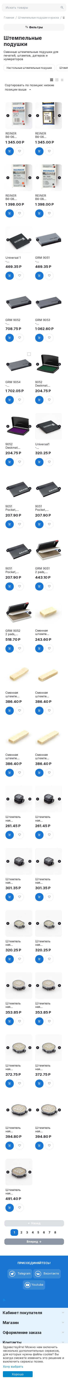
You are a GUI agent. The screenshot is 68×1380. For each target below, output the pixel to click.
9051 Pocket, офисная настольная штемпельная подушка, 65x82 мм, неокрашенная (13, 570)
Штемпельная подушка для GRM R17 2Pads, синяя (42, 881)
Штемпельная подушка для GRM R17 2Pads (13, 881)
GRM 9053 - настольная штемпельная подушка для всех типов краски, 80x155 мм (42, 321)
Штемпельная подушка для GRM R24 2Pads (13, 943)
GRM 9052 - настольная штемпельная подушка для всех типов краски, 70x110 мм (13, 321)
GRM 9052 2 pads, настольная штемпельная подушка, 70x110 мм (13, 632)
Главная (9, 17)
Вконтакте (51, 1273)
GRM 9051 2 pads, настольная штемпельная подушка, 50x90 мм (42, 570)
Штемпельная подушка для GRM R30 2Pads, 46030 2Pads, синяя (42, 1005)
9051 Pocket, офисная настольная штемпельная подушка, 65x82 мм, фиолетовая (13, 508)
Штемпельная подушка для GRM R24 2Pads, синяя (42, 943)
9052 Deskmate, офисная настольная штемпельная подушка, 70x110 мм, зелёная (42, 383)
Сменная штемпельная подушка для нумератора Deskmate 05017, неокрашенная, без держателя (42, 756)
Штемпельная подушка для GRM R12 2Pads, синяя (42, 818)
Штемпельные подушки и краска (38, 17)
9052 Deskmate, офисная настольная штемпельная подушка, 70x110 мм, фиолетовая (13, 446)
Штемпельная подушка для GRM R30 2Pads (13, 1005)
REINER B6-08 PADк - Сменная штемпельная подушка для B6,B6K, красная (12, 197)
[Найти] (62, 7)
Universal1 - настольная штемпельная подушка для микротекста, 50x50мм (42, 446)
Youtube (36, 1284)
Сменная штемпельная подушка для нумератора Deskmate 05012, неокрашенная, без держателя (42, 694)
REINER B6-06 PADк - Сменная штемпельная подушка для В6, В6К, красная (12, 135)
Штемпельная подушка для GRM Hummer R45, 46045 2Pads (13, 1129)
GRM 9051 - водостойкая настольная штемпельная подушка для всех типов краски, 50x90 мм (42, 259)
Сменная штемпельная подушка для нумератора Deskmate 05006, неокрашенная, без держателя (42, 632)
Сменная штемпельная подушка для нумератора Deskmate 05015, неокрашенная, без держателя (12, 756)
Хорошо (18, 1374)
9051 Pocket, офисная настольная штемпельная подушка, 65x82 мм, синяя (42, 508)
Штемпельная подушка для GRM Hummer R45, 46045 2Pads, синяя (42, 1129)
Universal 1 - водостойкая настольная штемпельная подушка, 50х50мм (13, 259)
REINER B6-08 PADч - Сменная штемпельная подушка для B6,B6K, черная (42, 197)
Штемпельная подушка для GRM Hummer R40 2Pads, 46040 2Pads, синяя (42, 1067)
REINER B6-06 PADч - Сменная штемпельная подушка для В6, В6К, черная (42, 135)
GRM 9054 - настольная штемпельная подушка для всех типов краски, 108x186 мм (13, 383)
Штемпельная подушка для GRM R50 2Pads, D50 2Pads (13, 1191)
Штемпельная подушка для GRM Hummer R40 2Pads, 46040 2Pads (13, 1067)
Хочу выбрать (13, 1366)
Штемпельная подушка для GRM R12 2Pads (13, 818)
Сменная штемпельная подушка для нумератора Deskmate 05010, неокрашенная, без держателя (12, 694)
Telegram (23, 1273)
